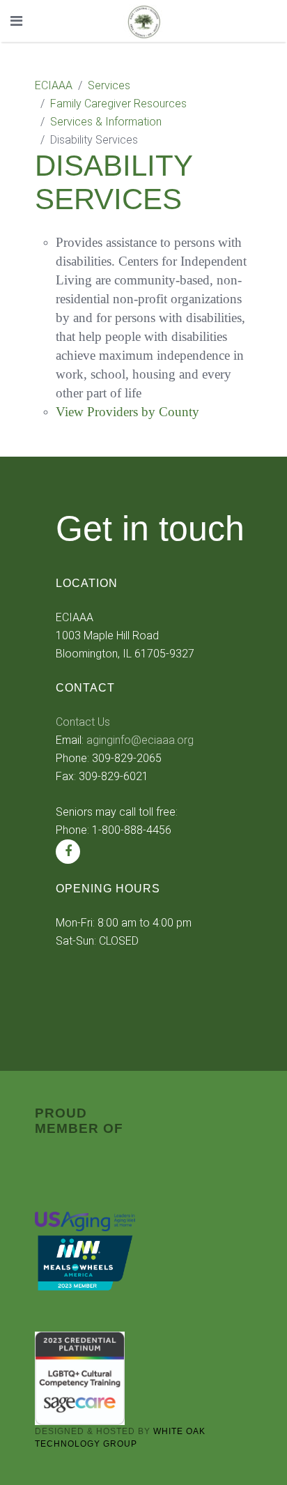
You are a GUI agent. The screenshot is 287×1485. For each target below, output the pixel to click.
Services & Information (106, 121)
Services (109, 85)
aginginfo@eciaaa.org (140, 740)
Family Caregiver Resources (118, 103)
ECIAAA (53, 85)
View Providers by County (127, 411)
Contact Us (83, 722)
